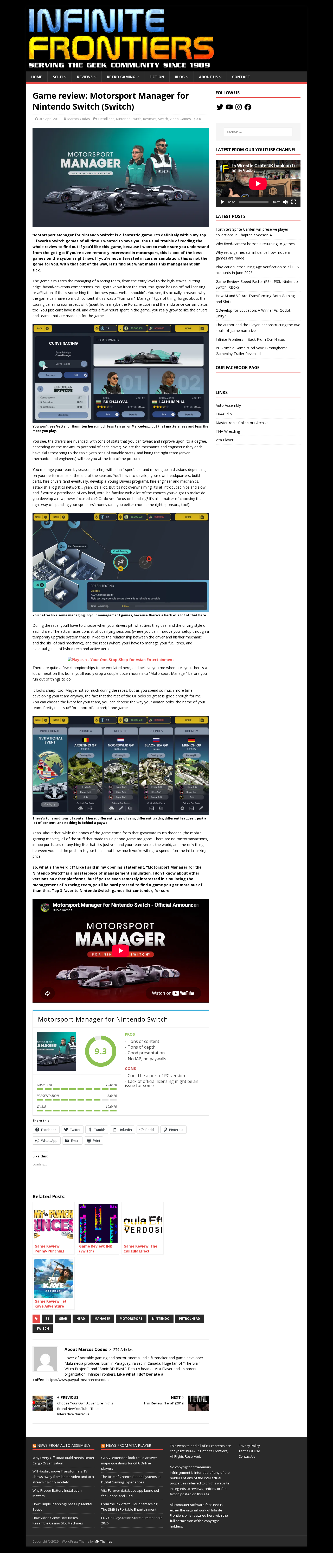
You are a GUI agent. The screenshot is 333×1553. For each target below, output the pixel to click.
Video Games (180, 118)
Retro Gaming (121, 76)
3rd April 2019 (49, 118)
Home (36, 76)
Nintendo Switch (129, 118)
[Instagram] (238, 107)
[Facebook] (248, 107)
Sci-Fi (58, 76)
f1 (47, 1318)
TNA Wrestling (228, 431)
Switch (163, 118)
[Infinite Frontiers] (166, 68)
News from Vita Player (128, 1445)
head (80, 1318)
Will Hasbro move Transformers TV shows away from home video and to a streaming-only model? (63, 1476)
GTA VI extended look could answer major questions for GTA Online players (129, 1463)
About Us (208, 76)
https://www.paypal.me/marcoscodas (78, 1379)
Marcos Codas (78, 118)
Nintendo (161, 1318)
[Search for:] (258, 131)
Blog (180, 76)
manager (102, 1318)
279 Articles (123, 1349)
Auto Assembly (228, 405)
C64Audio (224, 413)
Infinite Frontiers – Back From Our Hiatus (250, 339)
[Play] (222, 202)
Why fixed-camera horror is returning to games (255, 243)
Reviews (85, 76)
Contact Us (247, 1456)
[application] (258, 183)
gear (63, 1318)
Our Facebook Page (237, 367)
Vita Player (224, 439)
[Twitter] (220, 107)
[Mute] (285, 202)
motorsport (131, 1318)
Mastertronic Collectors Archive (242, 422)
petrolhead (189, 1318)
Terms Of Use (249, 1451)
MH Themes (103, 1541)
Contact (241, 76)
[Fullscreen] (293, 202)
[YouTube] (229, 107)
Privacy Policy (249, 1445)
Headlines (106, 118)
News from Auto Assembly (63, 1445)
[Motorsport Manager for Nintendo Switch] (56, 1051)
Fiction (157, 76)
